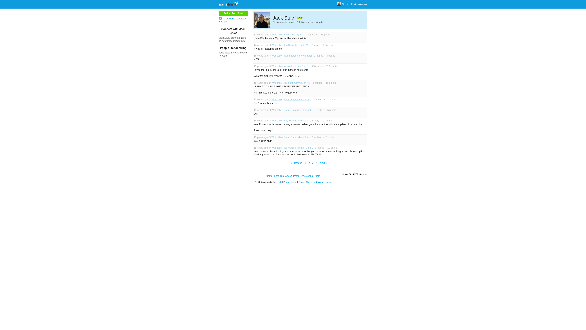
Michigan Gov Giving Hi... (298, 83)
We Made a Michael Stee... (298, 148)
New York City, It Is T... (296, 34)
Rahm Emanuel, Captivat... (298, 110)
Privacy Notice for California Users (314, 182)
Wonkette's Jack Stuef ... (297, 66)
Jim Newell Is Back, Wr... (297, 45)
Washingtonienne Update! (298, 55)
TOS (279, 182)
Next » (323, 163)
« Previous (296, 163)
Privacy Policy (290, 182)
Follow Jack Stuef (233, 13)
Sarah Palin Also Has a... (297, 99)
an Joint (354, 174)
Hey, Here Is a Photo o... (297, 120)
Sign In (345, 4)
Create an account (359, 4)
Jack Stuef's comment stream (232, 20)
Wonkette (276, 34)
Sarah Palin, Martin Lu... (297, 137)
